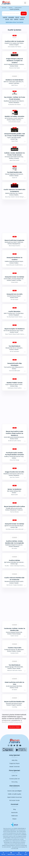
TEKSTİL (17, 17)
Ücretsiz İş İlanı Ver (14, 779)
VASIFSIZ (16, 19)
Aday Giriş (14, 760)
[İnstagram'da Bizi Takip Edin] (8, 745)
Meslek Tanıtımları (15, 766)
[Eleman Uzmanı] (6, 3)
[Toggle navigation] (25, 2)
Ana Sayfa (4, 7)
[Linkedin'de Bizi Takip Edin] (17, 745)
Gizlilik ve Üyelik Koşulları (14, 794)
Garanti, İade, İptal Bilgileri (14, 791)
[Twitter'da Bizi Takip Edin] (14, 745)
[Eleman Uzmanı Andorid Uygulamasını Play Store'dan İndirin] (21, 750)
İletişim (15, 819)
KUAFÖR (5, 17)
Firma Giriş (14, 782)
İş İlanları (10, 7)
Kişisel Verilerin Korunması (14, 797)
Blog (14, 809)
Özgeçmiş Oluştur (14, 763)
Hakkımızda (14, 816)
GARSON (22, 17)
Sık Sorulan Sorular (14, 800)
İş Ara (23, 13)
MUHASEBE (11, 17)
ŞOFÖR (7, 19)
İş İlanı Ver (14, 775)
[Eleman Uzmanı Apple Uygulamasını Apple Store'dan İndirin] (8, 750)
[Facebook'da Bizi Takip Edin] (11, 745)
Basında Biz (14, 812)
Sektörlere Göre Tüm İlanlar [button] (14, 22)
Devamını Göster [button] (14, 727)
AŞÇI (11, 19)
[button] (25, 854)
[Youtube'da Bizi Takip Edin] (20, 745)
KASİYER (22, 19)
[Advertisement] (14, 216)
